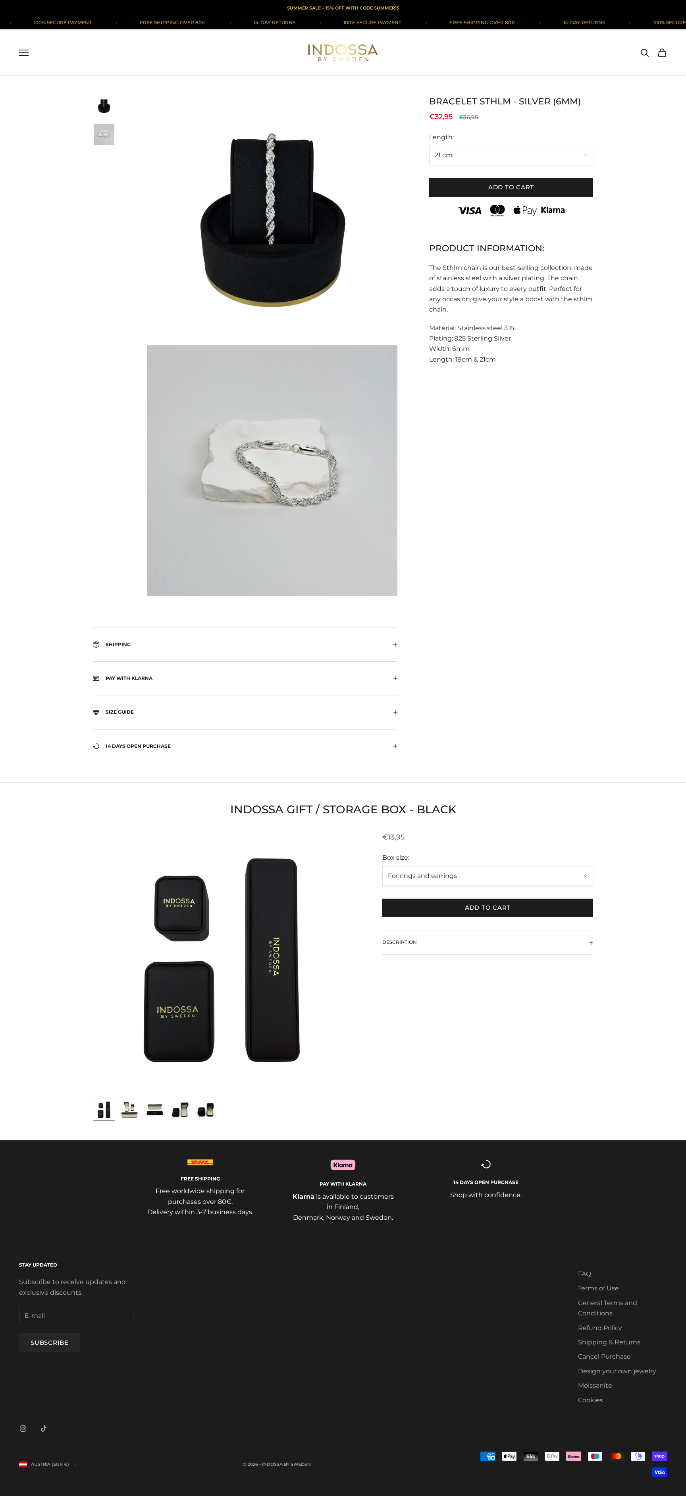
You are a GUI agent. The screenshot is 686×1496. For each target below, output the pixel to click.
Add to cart (511, 187)
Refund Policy (600, 1328)
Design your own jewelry (617, 1371)
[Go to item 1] (104, 106)
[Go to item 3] (155, 1110)
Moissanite (595, 1385)
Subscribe (50, 1342)
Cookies (590, 1400)
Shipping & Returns (609, 1342)
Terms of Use (598, 1288)
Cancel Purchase (604, 1356)
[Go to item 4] (180, 1110)
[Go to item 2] (104, 134)
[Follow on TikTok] (44, 1428)
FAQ (584, 1274)
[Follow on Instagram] (23, 1428)
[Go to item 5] (206, 1110)
